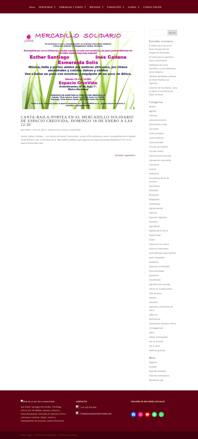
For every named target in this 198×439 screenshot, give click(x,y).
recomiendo (75, 129)
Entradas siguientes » (125, 155)
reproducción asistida (159, 284)
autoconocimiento (157, 120)
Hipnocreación (156, 208)
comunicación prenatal (160, 155)
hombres (153, 221)
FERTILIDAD (46, 7)
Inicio (32, 7)
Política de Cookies (67, 435)
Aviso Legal (26, 435)
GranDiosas (154, 204)
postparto (153, 262)
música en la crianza (58, 129)
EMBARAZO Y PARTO (71, 7)
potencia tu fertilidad (159, 266)
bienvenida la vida (158, 124)
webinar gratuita (157, 350)
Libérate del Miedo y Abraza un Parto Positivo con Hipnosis (162, 80)
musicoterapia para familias (162, 253)
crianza (152, 169)
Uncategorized (156, 328)
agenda (152, 111)
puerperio (154, 275)
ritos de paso (155, 293)
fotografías (154, 199)
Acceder (153, 366)
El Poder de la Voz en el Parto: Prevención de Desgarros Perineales (160, 49)
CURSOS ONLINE (152, 7)
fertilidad (153, 190)
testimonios (154, 319)
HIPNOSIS (95, 7)
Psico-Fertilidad (156, 271)
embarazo (154, 173)
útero (151, 332)
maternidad (154, 235)
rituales (152, 297)
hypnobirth (154, 226)
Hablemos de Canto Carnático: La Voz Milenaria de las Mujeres (162, 68)
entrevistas (154, 186)
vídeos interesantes (158, 337)
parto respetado (157, 257)
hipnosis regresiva (158, 217)
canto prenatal (156, 142)
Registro (153, 362)
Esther (28, 129)
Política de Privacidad (45, 435)
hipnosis (153, 212)
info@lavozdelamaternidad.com (96, 413)
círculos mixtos (156, 151)
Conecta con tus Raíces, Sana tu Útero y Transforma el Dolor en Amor (163, 91)
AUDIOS (132, 7)
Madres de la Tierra (158, 230)
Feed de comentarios (159, 375)
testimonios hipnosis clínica (162, 323)
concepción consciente (160, 160)
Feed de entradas (157, 371)
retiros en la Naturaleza (160, 288)
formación (154, 195)
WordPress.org (156, 380)
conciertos (154, 164)
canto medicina (156, 137)
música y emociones (159, 248)
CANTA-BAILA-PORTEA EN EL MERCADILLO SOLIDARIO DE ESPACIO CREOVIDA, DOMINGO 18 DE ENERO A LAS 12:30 (77, 121)
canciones (154, 128)
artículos (153, 115)
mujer (152, 239)
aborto (152, 106)
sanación (153, 302)
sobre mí (153, 314)
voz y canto (154, 345)
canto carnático (156, 133)
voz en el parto (156, 341)
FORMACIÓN (114, 7)
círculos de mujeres (158, 146)
